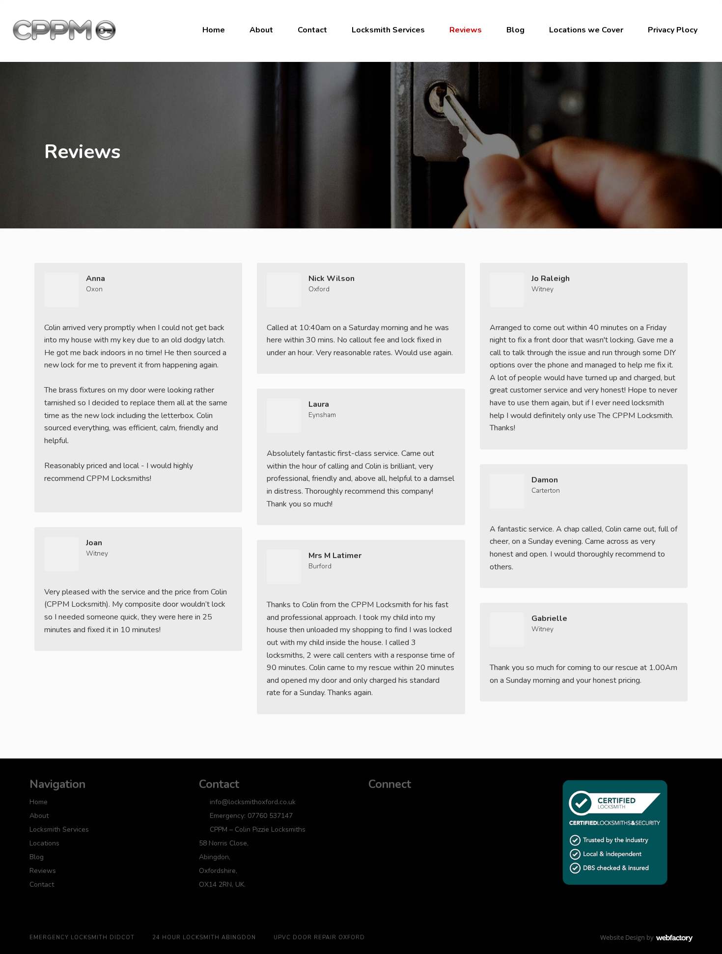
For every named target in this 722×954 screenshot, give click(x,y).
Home (213, 30)
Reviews (465, 30)
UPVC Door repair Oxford (319, 937)
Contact (312, 30)
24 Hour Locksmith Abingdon (204, 937)
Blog (515, 30)
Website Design (622, 937)
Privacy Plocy (672, 30)
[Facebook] (375, 802)
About (261, 30)
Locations (44, 843)
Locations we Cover (586, 30)
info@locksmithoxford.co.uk (253, 802)
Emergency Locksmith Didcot (82, 937)
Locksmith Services (388, 30)
